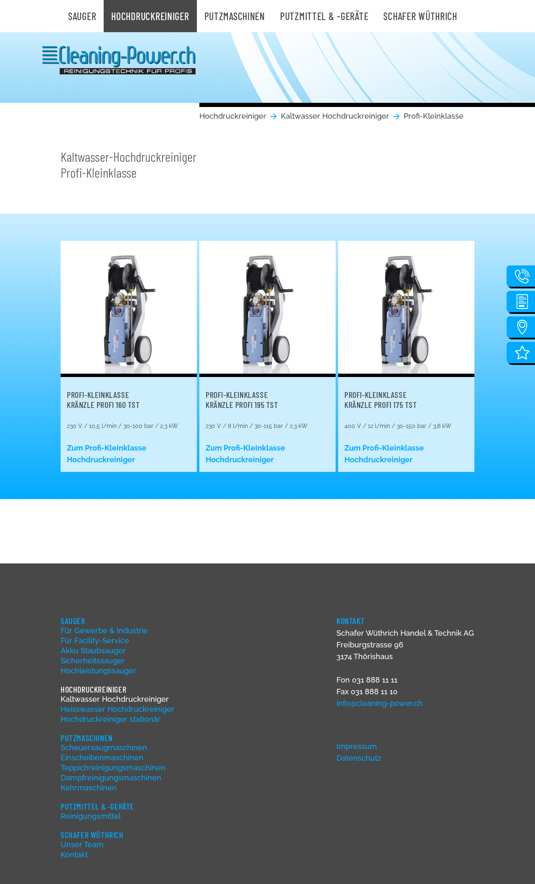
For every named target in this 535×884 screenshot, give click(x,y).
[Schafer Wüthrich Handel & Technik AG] (119, 60)
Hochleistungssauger (98, 670)
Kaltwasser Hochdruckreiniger (335, 116)
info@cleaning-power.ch (379, 703)
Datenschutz (358, 758)
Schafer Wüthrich (420, 16)
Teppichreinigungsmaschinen (113, 767)
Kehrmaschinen (89, 787)
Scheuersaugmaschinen (104, 747)
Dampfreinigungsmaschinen (111, 777)
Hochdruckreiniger (150, 16)
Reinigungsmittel (91, 816)
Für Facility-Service (95, 640)
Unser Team (82, 844)
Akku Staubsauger (93, 650)
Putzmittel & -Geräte (324, 16)
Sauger (82, 16)
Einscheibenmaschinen (102, 757)
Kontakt (74, 854)
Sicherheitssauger (93, 660)
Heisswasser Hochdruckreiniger (117, 709)
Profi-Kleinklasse (434, 116)
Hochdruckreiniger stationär (110, 719)
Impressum (356, 746)
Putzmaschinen (234, 16)
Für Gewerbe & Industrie (104, 630)
